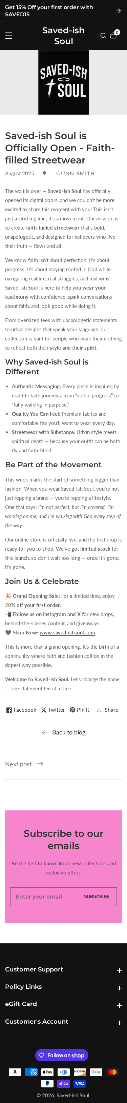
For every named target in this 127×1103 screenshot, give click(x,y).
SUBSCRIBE (97, 896)
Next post (18, 764)
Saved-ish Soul (73, 1095)
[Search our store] (104, 36)
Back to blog (68, 732)
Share (111, 709)
